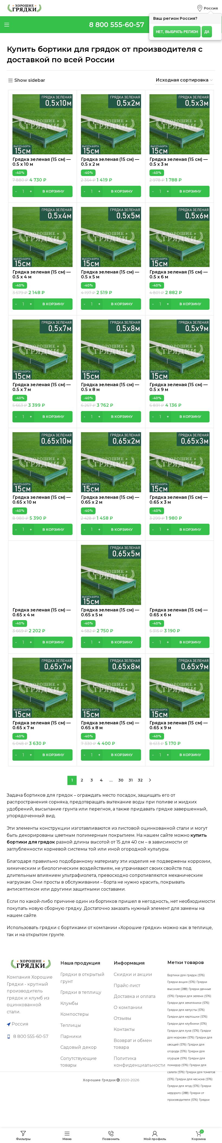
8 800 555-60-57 (116, 25)
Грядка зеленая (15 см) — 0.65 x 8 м (110, 725)
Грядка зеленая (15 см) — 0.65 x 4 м (41, 612)
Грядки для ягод (183, 1086)
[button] (42, 191)
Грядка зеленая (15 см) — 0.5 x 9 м (178, 387)
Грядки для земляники (188, 1003)
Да (206, 31)
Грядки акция (181, 982)
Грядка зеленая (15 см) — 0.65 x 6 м (178, 612)
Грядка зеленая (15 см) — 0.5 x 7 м (41, 387)
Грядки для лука (183, 1031)
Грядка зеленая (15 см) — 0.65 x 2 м (110, 500)
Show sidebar (29, 80)
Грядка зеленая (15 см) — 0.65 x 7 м (41, 725)
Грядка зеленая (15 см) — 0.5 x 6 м (178, 274)
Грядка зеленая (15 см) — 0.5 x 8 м (110, 387)
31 (131, 780)
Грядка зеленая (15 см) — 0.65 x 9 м (178, 725)
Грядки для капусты (186, 1010)
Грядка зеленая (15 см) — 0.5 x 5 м (110, 274)
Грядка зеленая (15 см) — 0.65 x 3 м (178, 500)
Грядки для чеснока (194, 1079)
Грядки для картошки (187, 1016)
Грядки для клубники (187, 1023)
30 (120, 780)
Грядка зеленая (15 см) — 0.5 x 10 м (41, 162)
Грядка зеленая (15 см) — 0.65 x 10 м (41, 500)
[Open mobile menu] (6, 24)
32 (140, 780)
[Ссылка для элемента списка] (31, 1036)
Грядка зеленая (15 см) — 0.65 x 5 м (110, 612)
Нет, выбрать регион (177, 31)
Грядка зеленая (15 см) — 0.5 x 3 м (178, 162)
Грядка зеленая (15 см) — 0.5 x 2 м (110, 162)
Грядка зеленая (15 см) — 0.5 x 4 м (41, 274)
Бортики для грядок (186, 975)
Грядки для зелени (193, 996)
